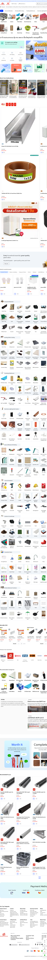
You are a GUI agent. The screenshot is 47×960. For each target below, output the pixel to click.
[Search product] (37, 3)
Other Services (22, 3)
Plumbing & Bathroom (25, 6)
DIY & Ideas (15, 3)
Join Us (27, 936)
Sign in (21, 47)
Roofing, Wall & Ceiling (17, 6)
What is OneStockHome (15, 935)
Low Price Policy (14, 936)
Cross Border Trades (30, 935)
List (42, 938)
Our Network (13, 939)
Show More (40, 877)
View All (14, 643)
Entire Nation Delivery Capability (17, 938)
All (1, 10)
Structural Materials (9, 6)
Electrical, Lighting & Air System (34, 6)
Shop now (6, 263)
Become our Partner (30, 938)
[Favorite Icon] (4, 152)
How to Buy (44, 935)
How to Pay (44, 936)
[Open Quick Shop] (2, 152)
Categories (3, 6)
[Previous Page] (19, 644)
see (42, 71)
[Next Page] (21, 644)
